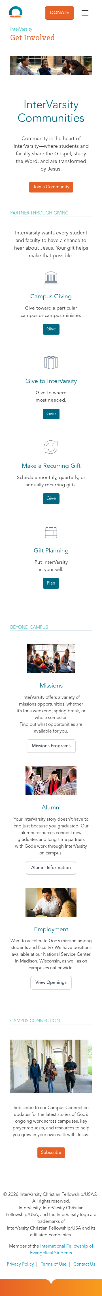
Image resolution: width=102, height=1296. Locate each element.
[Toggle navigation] (85, 13)
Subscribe (51, 1152)
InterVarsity (21, 29)
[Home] (15, 13)
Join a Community (51, 187)
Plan (51, 583)
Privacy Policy (20, 1264)
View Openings (51, 983)
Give (51, 329)
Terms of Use (54, 1264)
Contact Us (84, 1264)
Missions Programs (51, 746)
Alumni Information (51, 868)
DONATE (59, 13)
